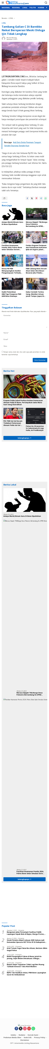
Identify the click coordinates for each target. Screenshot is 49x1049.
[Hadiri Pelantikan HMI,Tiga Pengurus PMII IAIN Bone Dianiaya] (12, 284)
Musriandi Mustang (11, 38)
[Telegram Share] (41, 198)
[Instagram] (25, 1029)
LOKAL (4, 23)
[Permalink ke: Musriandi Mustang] (3, 38)
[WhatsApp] (33, 1029)
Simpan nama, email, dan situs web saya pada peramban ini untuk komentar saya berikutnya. (23, 353)
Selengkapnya (24, 438)
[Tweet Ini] (32, 198)
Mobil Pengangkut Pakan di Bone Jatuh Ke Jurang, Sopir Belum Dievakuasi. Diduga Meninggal (24, 957)
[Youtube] (29, 1029)
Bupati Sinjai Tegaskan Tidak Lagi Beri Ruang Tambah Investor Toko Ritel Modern (25, 965)
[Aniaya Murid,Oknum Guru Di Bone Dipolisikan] (12, 214)
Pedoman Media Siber (12, 1037)
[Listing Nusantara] (17, 2)
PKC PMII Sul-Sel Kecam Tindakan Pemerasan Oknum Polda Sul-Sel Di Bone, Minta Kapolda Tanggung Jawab (12, 423)
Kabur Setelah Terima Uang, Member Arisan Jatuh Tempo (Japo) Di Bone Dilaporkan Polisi (35, 294)
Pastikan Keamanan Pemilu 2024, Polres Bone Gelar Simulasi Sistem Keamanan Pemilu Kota (12, 247)
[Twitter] (20, 1029)
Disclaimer (24, 1040)
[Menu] (3, 3)
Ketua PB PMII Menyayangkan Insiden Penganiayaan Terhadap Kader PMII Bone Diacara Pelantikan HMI (12, 271)
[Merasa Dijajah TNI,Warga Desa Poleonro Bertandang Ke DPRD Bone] (36, 214)
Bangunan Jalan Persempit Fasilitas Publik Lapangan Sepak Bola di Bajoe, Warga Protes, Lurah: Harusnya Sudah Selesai (25, 933)
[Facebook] (16, 1029)
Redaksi (22, 1035)
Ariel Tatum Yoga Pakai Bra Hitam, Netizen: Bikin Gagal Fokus (27, 949)
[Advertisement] (24, 461)
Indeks (13, 1035)
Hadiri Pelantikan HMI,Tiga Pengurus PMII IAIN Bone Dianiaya (11, 294)
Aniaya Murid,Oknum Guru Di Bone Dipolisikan (12, 223)
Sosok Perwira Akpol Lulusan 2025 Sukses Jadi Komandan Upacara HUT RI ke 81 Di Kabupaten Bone (26, 941)
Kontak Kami (33, 1035)
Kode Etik (28, 1037)
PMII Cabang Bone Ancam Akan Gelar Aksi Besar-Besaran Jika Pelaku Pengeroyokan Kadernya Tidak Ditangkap (36, 271)
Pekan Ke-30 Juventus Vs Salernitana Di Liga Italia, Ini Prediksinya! (35, 428)
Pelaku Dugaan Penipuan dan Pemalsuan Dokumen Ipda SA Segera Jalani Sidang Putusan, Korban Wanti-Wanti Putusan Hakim (36, 247)
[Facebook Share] (27, 198)
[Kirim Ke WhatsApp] (45, 198)
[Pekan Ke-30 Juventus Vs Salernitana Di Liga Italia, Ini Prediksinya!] (36, 416)
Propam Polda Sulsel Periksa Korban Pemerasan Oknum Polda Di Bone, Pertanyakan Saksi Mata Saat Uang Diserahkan (23, 402)
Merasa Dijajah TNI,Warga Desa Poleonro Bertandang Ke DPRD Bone (36, 224)
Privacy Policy (39, 1037)
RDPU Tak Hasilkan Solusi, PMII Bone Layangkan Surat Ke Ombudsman (26, 974)
